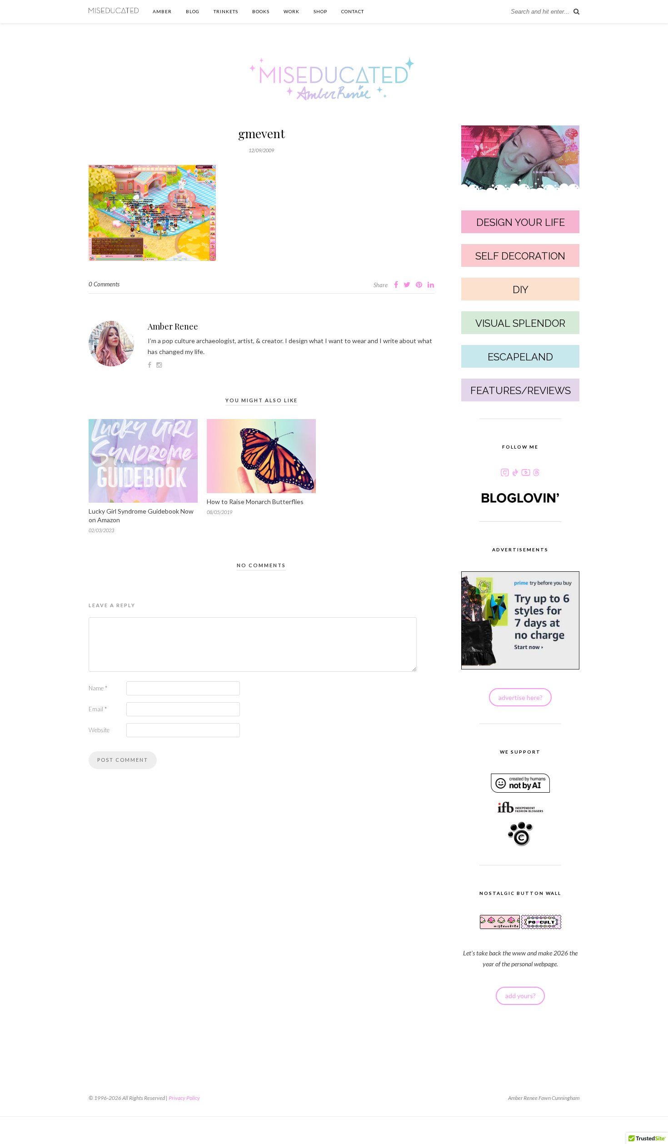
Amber (162, 11)
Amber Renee (173, 326)
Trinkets (226, 11)
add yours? (520, 995)
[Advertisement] (261, 926)
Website (99, 730)
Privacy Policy (184, 1097)
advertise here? (521, 697)
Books (260, 11)
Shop (320, 11)
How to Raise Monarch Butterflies (255, 501)
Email (98, 709)
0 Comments (104, 284)
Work (291, 11)
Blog (192, 11)
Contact (352, 11)
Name (98, 688)
